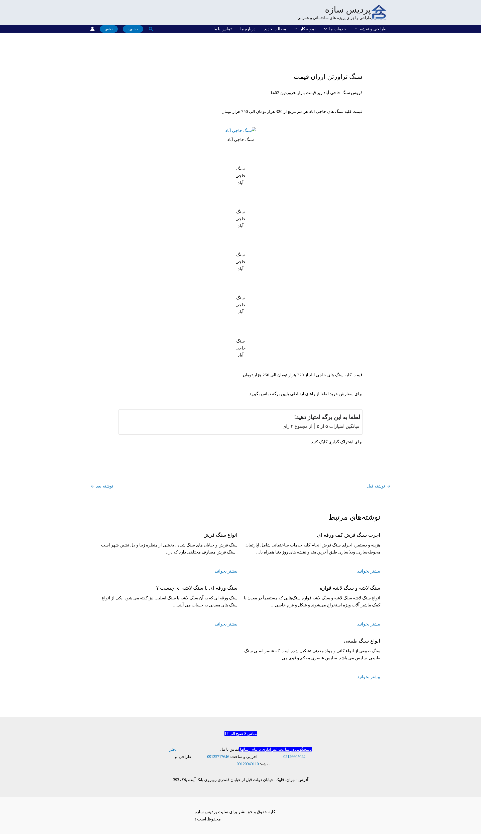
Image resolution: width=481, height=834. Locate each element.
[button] (357, 29)
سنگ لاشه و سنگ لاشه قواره (350, 588)
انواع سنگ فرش (220, 535)
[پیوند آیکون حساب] (92, 29)
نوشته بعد (102, 486)
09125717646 (218, 756)
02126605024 (294, 756)
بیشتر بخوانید (368, 571)
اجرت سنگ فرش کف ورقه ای (348, 535)
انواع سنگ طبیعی (362, 641)
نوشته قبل (378, 486)
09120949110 (248, 764)
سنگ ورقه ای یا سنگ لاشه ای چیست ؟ (196, 588)
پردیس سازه (348, 10)
